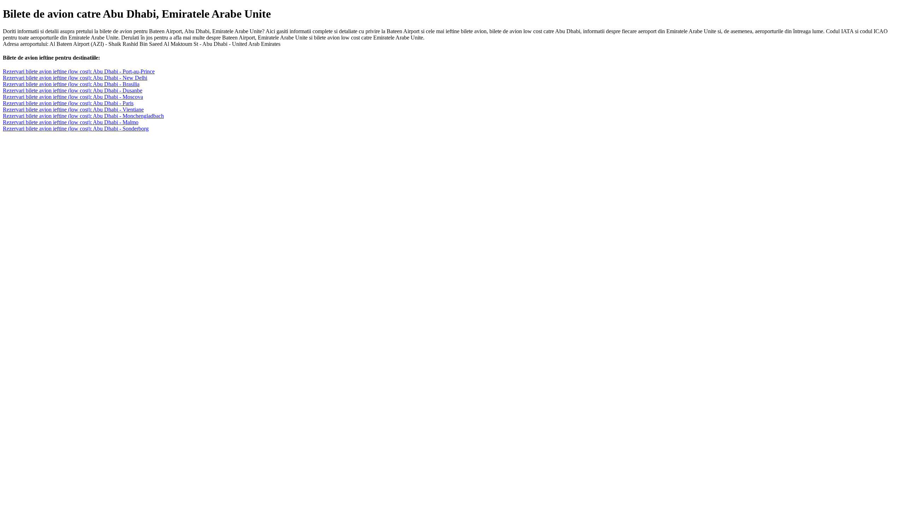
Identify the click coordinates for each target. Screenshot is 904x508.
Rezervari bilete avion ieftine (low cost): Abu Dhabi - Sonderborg (76, 129)
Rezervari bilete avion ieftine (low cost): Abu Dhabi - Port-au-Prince (79, 71)
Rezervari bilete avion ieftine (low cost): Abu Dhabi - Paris (68, 103)
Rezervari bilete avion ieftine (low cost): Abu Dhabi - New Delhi (75, 78)
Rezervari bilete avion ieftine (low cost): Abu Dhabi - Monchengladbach (83, 116)
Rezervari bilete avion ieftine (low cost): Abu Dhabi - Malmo (70, 122)
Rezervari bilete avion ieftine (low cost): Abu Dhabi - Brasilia (71, 84)
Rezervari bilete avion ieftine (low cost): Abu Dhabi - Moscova (73, 97)
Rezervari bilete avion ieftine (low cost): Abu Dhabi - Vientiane (73, 110)
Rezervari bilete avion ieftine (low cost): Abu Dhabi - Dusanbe (72, 90)
